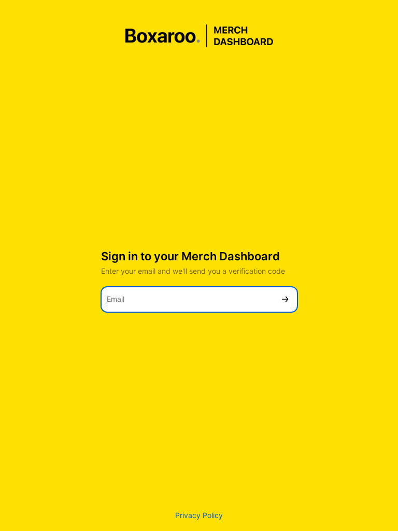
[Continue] (285, 299)
